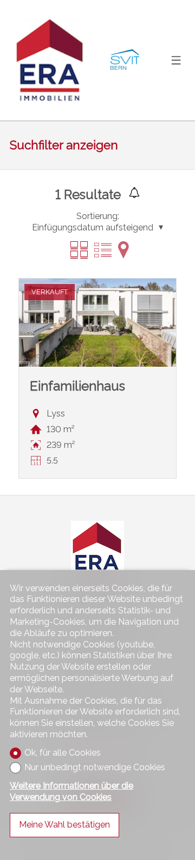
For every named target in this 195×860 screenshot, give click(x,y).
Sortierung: (97, 216)
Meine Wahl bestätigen (64, 824)
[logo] (50, 60)
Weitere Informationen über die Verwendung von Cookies (71, 791)
